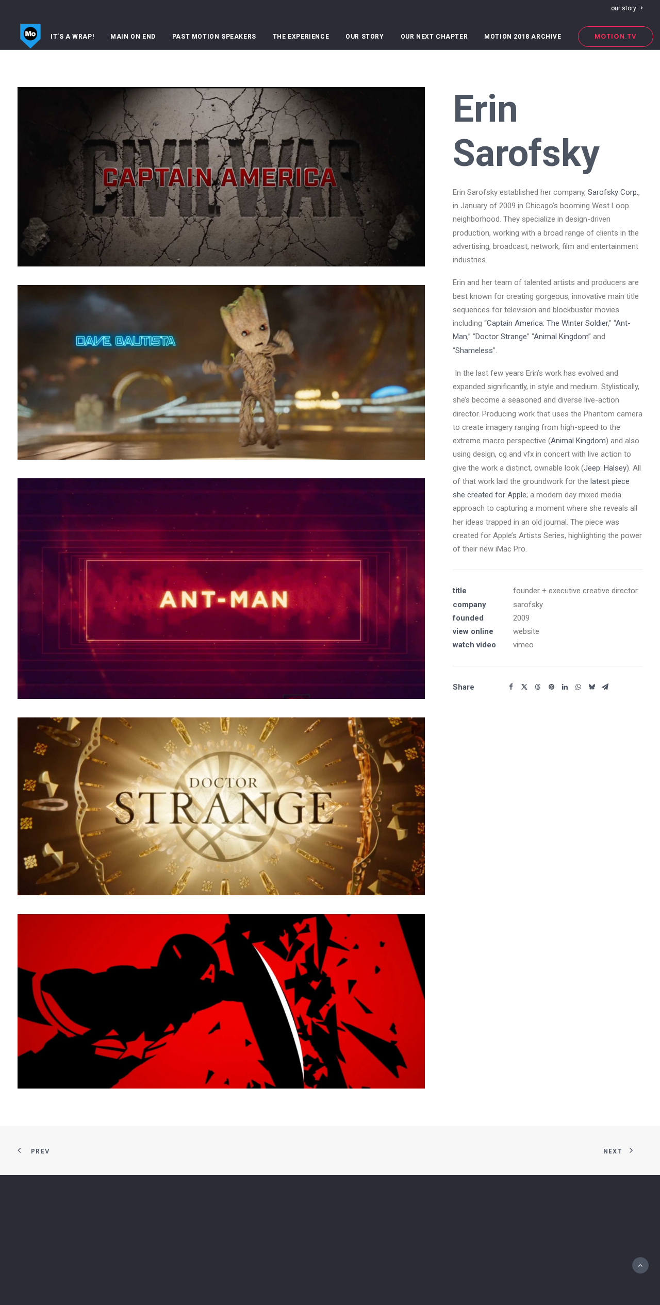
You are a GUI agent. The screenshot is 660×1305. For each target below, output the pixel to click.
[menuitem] (626, 8)
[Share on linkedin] (564, 687)
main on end (133, 36)
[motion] (30, 36)
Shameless (474, 350)
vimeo (523, 644)
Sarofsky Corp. (613, 192)
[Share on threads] (538, 687)
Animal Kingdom (561, 336)
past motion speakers (214, 36)
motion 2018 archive (522, 36)
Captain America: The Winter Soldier (547, 323)
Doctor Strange (501, 336)
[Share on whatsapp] (578, 687)
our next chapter (434, 36)
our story (623, 8)
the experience (301, 36)
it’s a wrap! (72, 36)
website (526, 631)
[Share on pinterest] (551, 687)
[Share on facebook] (511, 687)
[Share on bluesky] (591, 687)
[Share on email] (605, 687)
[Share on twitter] (524, 687)
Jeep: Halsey (605, 468)
